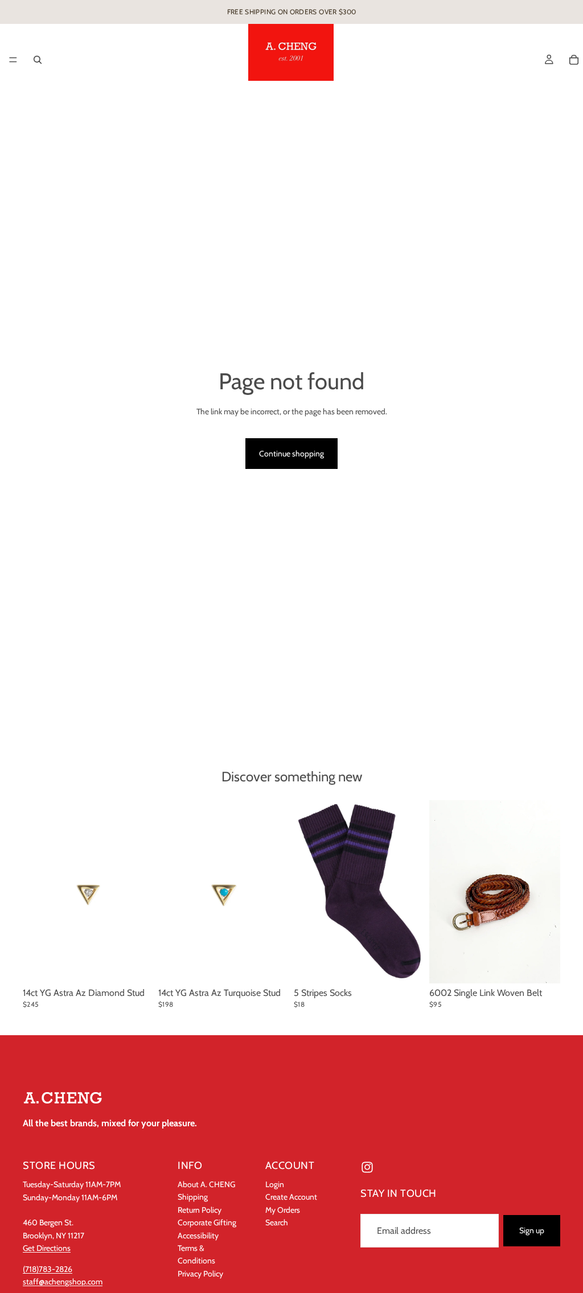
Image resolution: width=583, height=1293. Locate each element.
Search (276, 1222)
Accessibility (198, 1235)
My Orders (282, 1209)
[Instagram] (367, 1167)
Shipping (193, 1197)
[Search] (37, 59)
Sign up (531, 1230)
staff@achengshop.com (62, 1281)
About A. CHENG (206, 1184)
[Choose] (542, 966)
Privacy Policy (200, 1273)
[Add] (136, 966)
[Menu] (13, 60)
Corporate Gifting (207, 1222)
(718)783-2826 (47, 1268)
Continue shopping (291, 453)
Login (274, 1184)
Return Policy (199, 1209)
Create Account (291, 1197)
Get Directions (47, 1248)
